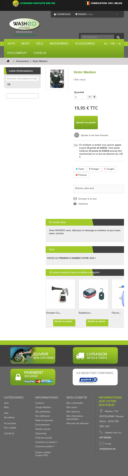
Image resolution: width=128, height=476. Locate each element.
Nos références (42, 416)
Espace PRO (41, 455)
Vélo (39, 43)
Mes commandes (74, 403)
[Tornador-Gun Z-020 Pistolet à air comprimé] (60, 294)
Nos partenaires (42, 411)
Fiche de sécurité (43, 438)
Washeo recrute (42, 429)
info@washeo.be (108, 449)
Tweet (81, 169)
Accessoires (85, 43)
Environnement (42, 424)
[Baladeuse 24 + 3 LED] (93, 294)
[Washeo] (24, 27)
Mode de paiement (44, 420)
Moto (25, 43)
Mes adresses (73, 411)
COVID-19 (40, 53)
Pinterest (82, 175)
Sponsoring (40, 433)
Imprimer (83, 204)
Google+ (110, 169)
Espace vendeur (43, 452)
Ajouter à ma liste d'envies (94, 135)
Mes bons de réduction (77, 423)
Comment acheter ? (44, 446)
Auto (11, 43)
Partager (94, 169)
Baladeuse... (85, 312)
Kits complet (17, 53)
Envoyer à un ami (87, 198)
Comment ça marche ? (46, 442)
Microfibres (59, 43)
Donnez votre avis (84, 188)
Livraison (39, 403)
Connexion (63, 14)
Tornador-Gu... (53, 312)
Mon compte (76, 397)
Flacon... (116, 312)
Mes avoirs (71, 407)
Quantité (79, 92)
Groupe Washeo (43, 407)
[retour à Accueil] (8, 61)
